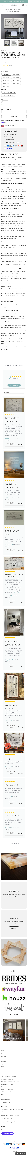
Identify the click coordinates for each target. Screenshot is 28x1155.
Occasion (3, 1059)
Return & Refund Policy (7, 1084)
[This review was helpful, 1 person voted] (18, 504)
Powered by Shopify (14, 1151)
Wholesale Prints (5, 1102)
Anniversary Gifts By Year (7, 1079)
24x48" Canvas (16, 83)
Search (3, 1097)
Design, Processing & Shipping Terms (10, 1081)
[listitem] (14, 1)
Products (3, 1056)
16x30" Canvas (6, 80)
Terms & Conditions (6, 1086)
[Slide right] (25, 43)
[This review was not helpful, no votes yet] (21, 445)
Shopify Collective (5, 1099)
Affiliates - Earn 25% (6, 1092)
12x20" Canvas (6, 77)
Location (3, 1061)
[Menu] (2, 5)
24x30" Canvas (16, 80)
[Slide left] (3, 43)
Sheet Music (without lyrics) (9, 92)
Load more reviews (14, 843)
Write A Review (14, 385)
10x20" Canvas (16, 74)
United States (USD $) (13, 1141)
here (13, 169)
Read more (16, 592)
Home (2, 1053)
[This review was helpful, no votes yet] (18, 445)
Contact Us (4, 1074)
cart (20, 268)
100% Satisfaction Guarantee (8, 1076)
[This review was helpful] (18, 551)
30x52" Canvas (6, 86)
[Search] (26, 5)
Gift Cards (3, 1094)
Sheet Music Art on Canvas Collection (10, 164)
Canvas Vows (4, 50)
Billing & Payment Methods (7, 1089)
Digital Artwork (6, 74)
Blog (2, 1066)
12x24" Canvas (16, 77)
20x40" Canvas (6, 83)
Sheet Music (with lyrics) (8, 95)
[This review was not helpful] (21, 773)
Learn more (14, 928)
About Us (3, 1064)
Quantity (3, 99)
